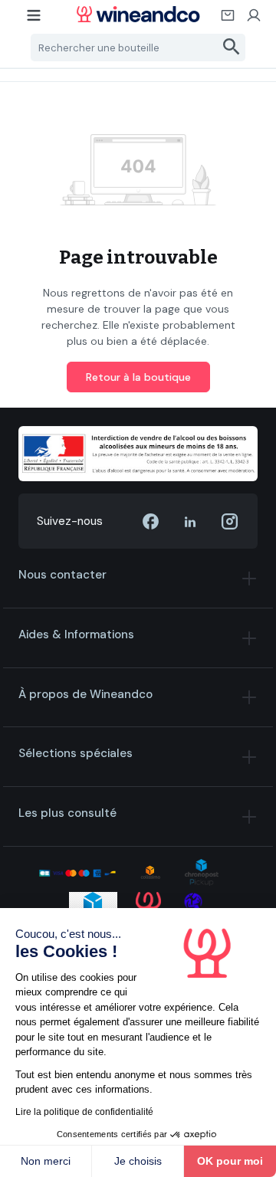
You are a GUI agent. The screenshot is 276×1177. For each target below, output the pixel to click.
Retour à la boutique (138, 377)
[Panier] (228, 20)
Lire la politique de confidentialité (84, 1112)
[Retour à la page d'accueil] (138, 14)
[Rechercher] (232, 47)
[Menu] (34, 20)
